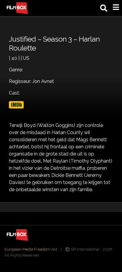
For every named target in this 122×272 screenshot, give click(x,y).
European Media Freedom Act (30, 249)
